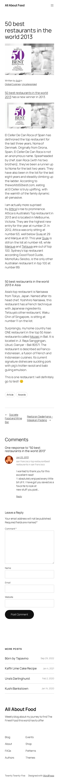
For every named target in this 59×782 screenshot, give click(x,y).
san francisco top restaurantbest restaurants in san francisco (33, 463)
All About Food (14, 5)
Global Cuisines (13, 84)
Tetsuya (27, 246)
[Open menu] (52, 5)
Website (9, 597)
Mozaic (34, 336)
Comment (11, 528)
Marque (10, 246)
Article (10, 394)
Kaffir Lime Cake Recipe (21, 668)
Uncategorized (29, 84)
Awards (22, 394)
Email (7, 582)
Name (8, 568)
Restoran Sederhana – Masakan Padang (40, 418)
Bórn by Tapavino (16, 658)
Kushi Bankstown (16, 688)
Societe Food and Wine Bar (13, 418)
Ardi (18, 80)
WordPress (48, 775)
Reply (19, 496)
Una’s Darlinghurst (17, 678)
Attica (13, 209)
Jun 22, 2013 (22, 457)
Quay (45, 238)
